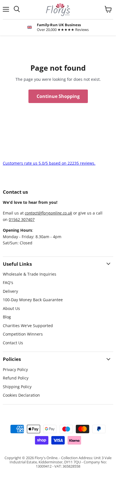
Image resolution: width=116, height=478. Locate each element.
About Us (11, 308)
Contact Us (13, 342)
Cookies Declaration (21, 395)
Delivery (10, 291)
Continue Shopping (58, 96)
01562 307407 (22, 219)
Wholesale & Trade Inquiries (29, 274)
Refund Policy (15, 378)
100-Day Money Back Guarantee (33, 299)
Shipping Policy (17, 386)
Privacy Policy (15, 369)
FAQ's (8, 282)
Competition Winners (23, 334)
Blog (7, 317)
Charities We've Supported (28, 325)
